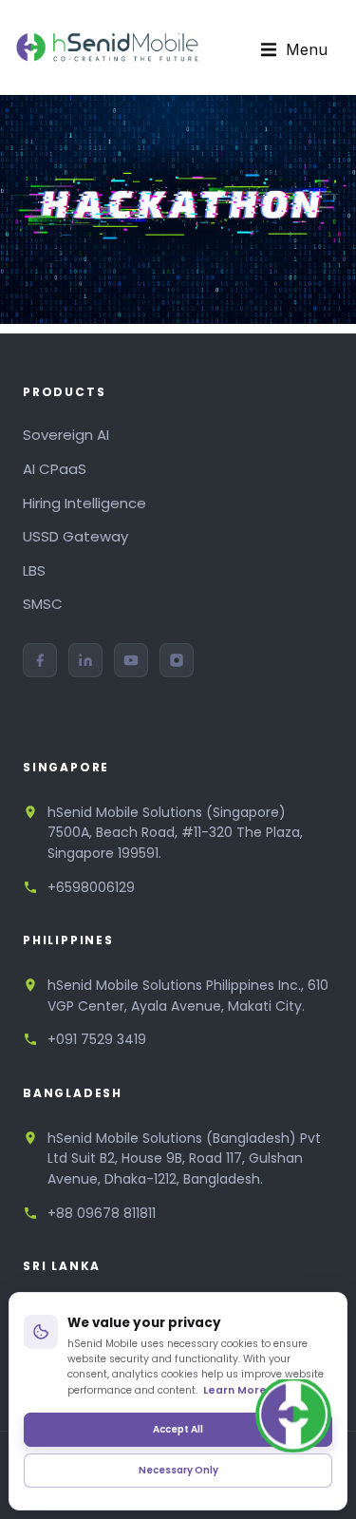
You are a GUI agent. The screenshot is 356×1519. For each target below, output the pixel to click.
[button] (294, 50)
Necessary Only (178, 1470)
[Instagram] (176, 660)
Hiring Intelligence (84, 503)
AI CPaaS (54, 469)
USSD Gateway (75, 536)
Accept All (178, 1429)
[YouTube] (131, 660)
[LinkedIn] (85, 660)
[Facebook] (40, 660)
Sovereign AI (66, 435)
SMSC (43, 604)
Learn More (235, 1390)
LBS (34, 570)
